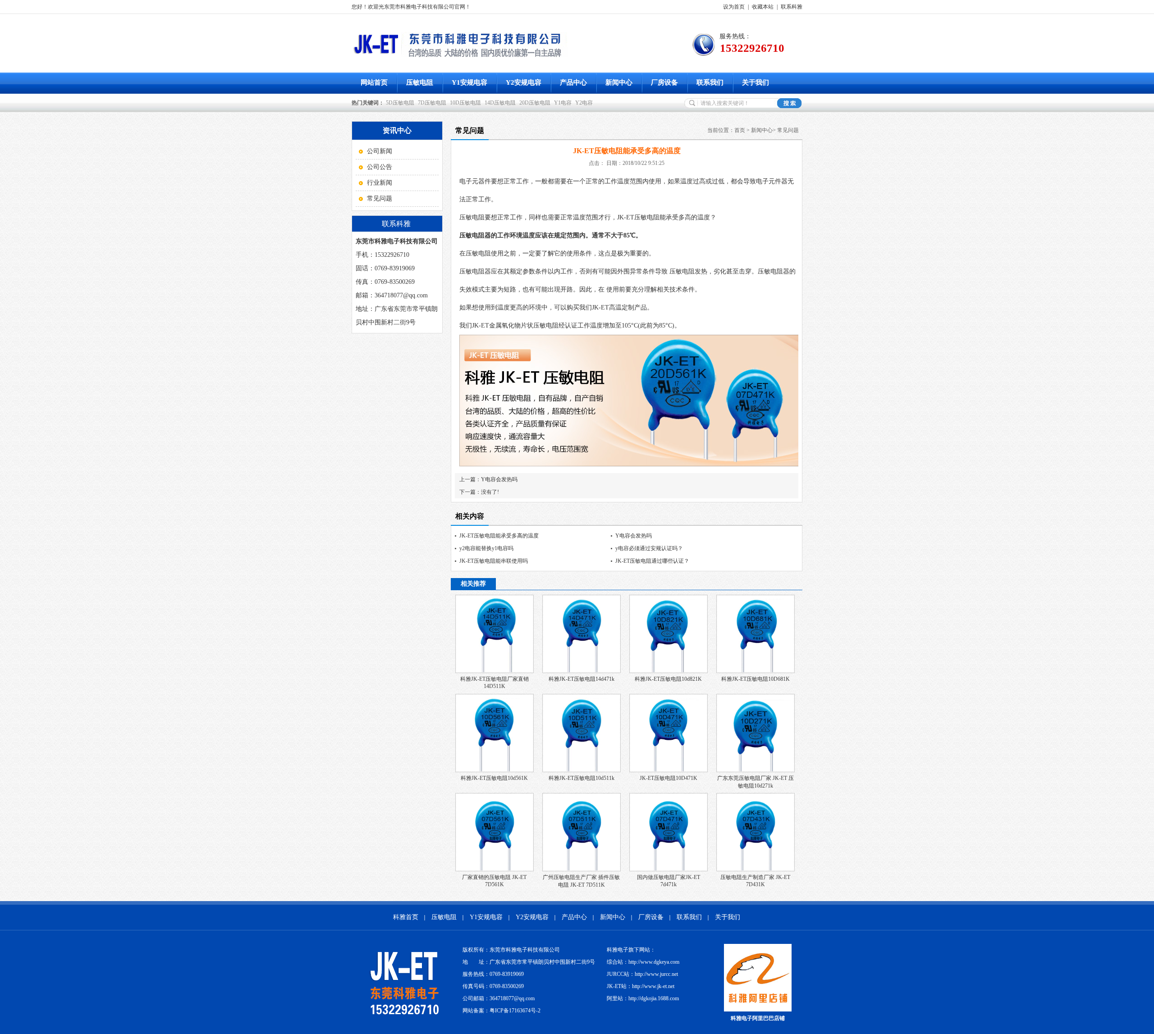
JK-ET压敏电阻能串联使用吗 (493, 561)
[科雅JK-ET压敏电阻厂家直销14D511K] (494, 671)
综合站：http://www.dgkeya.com (643, 962)
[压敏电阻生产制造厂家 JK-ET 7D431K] (755, 869)
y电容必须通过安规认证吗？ (649, 548)
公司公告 (379, 167)
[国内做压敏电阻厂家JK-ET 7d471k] (668, 869)
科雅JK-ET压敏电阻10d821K (668, 679)
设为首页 (734, 7)
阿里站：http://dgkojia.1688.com (643, 998)
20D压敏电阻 (534, 103)
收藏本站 (763, 7)
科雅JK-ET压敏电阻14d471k (581, 679)
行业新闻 (379, 182)
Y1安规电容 (469, 82)
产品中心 (573, 82)
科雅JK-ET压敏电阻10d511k (581, 778)
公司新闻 (379, 151)
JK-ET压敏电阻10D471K (668, 778)
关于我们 (755, 82)
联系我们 (710, 82)
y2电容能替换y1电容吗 (486, 548)
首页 (739, 130)
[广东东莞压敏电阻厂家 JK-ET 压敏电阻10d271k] (755, 770)
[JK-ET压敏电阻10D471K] (668, 770)
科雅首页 (405, 917)
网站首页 (374, 82)
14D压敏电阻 (500, 103)
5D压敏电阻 (400, 103)
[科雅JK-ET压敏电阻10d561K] (494, 770)
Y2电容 (584, 103)
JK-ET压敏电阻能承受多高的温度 (499, 536)
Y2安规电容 (523, 82)
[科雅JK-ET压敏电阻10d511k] (581, 770)
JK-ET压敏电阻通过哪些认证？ (652, 561)
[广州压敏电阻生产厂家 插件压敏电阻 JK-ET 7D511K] (581, 869)
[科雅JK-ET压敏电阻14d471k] (581, 671)
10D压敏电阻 (465, 103)
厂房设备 (664, 82)
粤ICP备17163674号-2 (515, 1010)
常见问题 (379, 198)
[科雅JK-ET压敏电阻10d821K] (668, 671)
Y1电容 (563, 103)
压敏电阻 (419, 82)
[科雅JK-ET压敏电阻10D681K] (755, 671)
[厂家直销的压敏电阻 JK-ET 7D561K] (494, 869)
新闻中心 (618, 82)
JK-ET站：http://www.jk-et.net (640, 986)
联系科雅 (791, 7)
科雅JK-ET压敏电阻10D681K (755, 679)
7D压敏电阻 (432, 103)
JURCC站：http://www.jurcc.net (642, 974)
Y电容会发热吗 (499, 479)
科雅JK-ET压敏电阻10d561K (494, 778)
